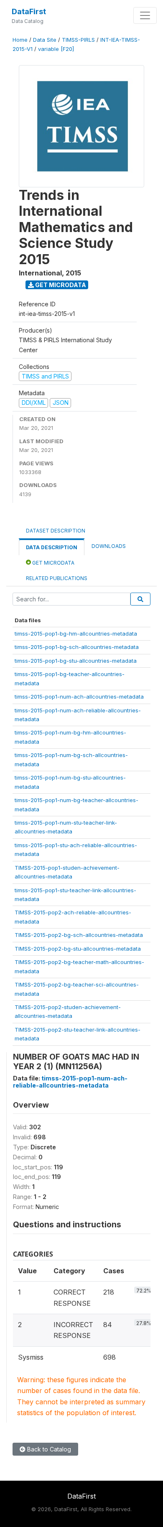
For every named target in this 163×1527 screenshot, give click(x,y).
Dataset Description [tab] (55, 531)
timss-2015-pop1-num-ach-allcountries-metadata (79, 696)
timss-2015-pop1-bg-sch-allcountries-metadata (77, 647)
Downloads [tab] (109, 546)
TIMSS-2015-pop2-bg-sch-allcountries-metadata (79, 934)
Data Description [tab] (51, 547)
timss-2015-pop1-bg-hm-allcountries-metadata (76, 633)
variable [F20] (56, 49)
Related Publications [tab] (56, 578)
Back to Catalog (48, 1449)
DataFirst (29, 11)
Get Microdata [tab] (52, 563)
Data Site (44, 40)
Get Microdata (60, 284)
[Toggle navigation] (145, 15)
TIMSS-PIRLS (78, 40)
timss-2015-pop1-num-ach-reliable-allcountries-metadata (70, 1082)
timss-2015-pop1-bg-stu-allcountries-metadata (76, 660)
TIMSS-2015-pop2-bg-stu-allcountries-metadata (78, 948)
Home (20, 40)
